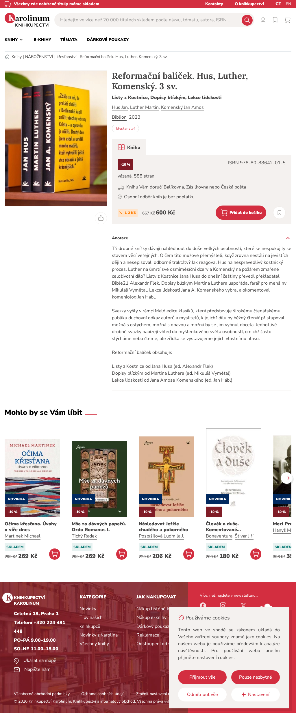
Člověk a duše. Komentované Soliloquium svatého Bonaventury (229, 527)
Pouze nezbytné (255, 677)
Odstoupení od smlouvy (161, 644)
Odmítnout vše (202, 694)
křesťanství (66, 56)
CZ (278, 4)
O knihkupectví (249, 4)
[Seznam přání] (275, 20)
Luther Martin (144, 107)
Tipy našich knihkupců (91, 621)
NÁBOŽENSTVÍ (39, 56)
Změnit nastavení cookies (158, 694)
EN (288, 4)
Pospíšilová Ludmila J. (161, 536)
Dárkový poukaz (152, 626)
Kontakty (214, 4)
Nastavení (258, 694)
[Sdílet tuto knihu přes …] (101, 218)
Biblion (119, 117)
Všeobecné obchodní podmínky (42, 694)
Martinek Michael (22, 536)
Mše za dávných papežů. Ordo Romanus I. (99, 527)
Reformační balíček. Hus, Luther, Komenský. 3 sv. (123, 56)
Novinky (87, 609)
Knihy (17, 56)
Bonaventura (219, 536)
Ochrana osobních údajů (103, 694)
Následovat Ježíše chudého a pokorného (163, 527)
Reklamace (147, 635)
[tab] (129, 147)
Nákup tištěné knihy (157, 609)
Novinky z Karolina (98, 635)
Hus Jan (120, 107)
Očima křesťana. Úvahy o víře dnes (31, 527)
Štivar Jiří (244, 536)
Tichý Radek (84, 536)
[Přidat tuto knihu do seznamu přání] (279, 212)
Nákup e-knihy (151, 617)
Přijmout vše (202, 677)
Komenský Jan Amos (182, 107)
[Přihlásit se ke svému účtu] (263, 20)
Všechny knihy (94, 644)
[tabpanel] (201, 189)
